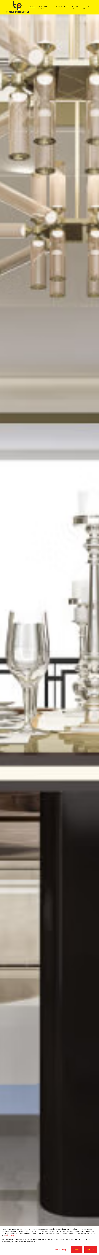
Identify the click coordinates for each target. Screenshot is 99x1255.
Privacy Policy (9, 1236)
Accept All (90, 1250)
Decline (77, 1250)
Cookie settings (60, 1250)
